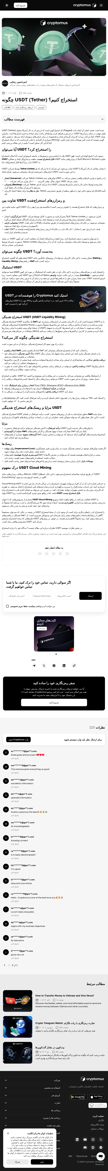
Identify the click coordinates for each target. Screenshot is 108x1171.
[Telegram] (101, 1147)
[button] (54, 119)
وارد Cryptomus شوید (18, 739)
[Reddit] (93, 1147)
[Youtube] (85, 1139)
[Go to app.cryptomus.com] (84, 5)
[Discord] (85, 1147)
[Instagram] (93, 1139)
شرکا (17, 1162)
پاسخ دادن (15, 758)
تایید (42, 1162)
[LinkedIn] (77, 1139)
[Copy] (74, 665)
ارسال (90, 596)
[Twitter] (101, 1139)
